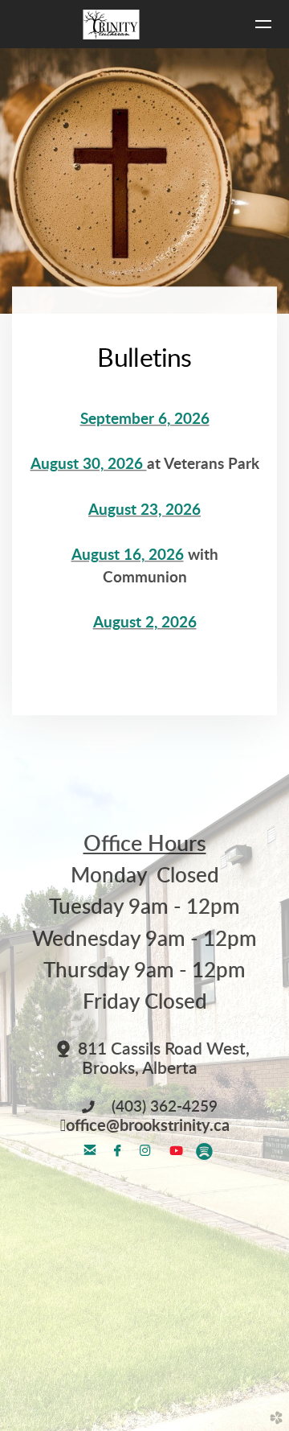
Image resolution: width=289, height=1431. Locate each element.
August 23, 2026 (144, 510)
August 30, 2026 (89, 465)
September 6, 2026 (145, 419)
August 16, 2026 (127, 555)
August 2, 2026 (145, 623)
